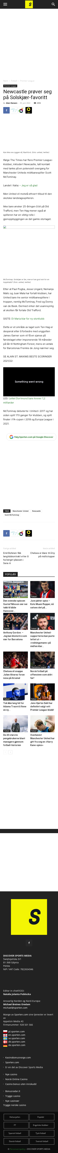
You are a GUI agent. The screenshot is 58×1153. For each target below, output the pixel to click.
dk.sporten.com (16, 1041)
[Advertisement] (29, 41)
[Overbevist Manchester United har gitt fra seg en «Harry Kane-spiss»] (42, 723)
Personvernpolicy (17, 1149)
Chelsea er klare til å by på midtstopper (42, 555)
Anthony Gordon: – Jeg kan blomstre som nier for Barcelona (15, 636)
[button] (5, 4)
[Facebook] (6, 110)
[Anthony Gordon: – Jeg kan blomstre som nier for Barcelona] (15, 621)
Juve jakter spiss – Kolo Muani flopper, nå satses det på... (42, 604)
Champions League (38, 667)
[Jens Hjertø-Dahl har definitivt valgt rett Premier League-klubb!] (42, 691)
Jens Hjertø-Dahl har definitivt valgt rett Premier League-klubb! (42, 706)
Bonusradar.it (12, 1091)
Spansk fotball (15, 1133)
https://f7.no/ (14, 110)
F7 (15, 1125)
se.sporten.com (16, 1038)
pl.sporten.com (16, 1031)
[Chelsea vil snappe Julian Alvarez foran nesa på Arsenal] (15, 660)
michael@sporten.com (15, 1007)
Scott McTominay (12, 515)
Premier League (27, 80)
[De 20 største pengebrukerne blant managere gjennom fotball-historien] (15, 723)
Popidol (40, 1117)
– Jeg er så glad (28, 185)
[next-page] (10, 752)
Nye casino (11, 1074)
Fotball (14, 80)
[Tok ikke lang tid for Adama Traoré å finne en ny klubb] (15, 691)
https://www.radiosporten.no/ (21, 110)
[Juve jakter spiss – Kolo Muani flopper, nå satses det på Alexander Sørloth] (42, 589)
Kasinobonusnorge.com (18, 1057)
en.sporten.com (16, 1034)
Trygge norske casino (14, 1105)
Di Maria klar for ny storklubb (27, 318)
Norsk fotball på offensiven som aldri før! (41, 674)
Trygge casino (12, 1096)
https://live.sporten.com (28, 110)
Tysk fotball (41, 1133)
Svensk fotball (42, 1141)
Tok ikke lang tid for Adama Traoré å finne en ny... (14, 706)
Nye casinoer (12, 1100)
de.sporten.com (16, 1045)
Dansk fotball (15, 1141)
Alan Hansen (11, 103)
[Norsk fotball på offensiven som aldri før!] (42, 660)
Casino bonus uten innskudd (20, 1084)
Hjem (5, 80)
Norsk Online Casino (16, 1079)
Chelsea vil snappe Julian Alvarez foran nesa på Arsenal (14, 674)
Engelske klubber (40, 1125)
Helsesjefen (15, 1117)
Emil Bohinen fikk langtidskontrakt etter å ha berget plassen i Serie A (16, 558)
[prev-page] (5, 752)
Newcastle (36, 511)
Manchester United (21, 511)
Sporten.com (21, 1014)
